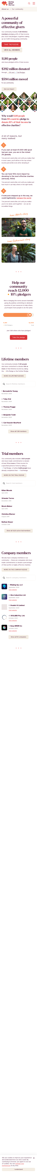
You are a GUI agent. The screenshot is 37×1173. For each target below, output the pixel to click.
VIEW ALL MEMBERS (12, 50)
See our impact (9, 89)
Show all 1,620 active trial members (18, 530)
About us (5, 9)
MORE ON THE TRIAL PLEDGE (14, 475)
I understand (18, 1169)
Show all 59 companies (18, 637)
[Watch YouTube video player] (18, 227)
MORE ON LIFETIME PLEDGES (14, 376)
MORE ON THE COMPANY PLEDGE (15, 569)
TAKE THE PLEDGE (11, 44)
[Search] (29, 3)
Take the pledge (18, 337)
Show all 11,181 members (18, 431)
